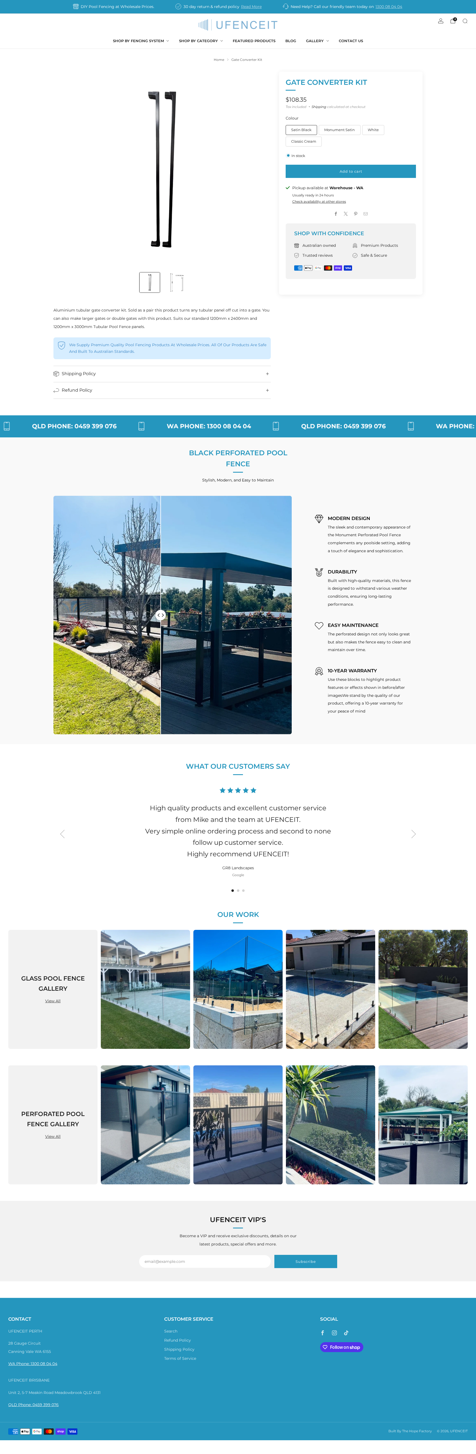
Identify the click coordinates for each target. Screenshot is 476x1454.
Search (170, 1331)
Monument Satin (339, 130)
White (373, 130)
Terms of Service (180, 1358)
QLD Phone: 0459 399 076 (33, 1404)
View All (53, 1001)
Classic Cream (303, 141)
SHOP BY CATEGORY (198, 41)
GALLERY (315, 41)
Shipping (319, 107)
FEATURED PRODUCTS (254, 41)
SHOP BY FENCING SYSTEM (138, 41)
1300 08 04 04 (388, 6)
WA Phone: (19, 1363)
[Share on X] (346, 214)
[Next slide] (260, 169)
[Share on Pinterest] (356, 214)
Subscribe (306, 1261)
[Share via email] (366, 214)
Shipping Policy (179, 1349)
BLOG (290, 41)
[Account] (440, 21)
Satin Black (301, 130)
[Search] (465, 21)
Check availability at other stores (319, 201)
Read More (251, 6)
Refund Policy (177, 1340)
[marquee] (238, 426)
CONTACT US (351, 41)
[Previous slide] (64, 169)
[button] (232, 890)
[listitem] (114, 6)
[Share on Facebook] (336, 214)
